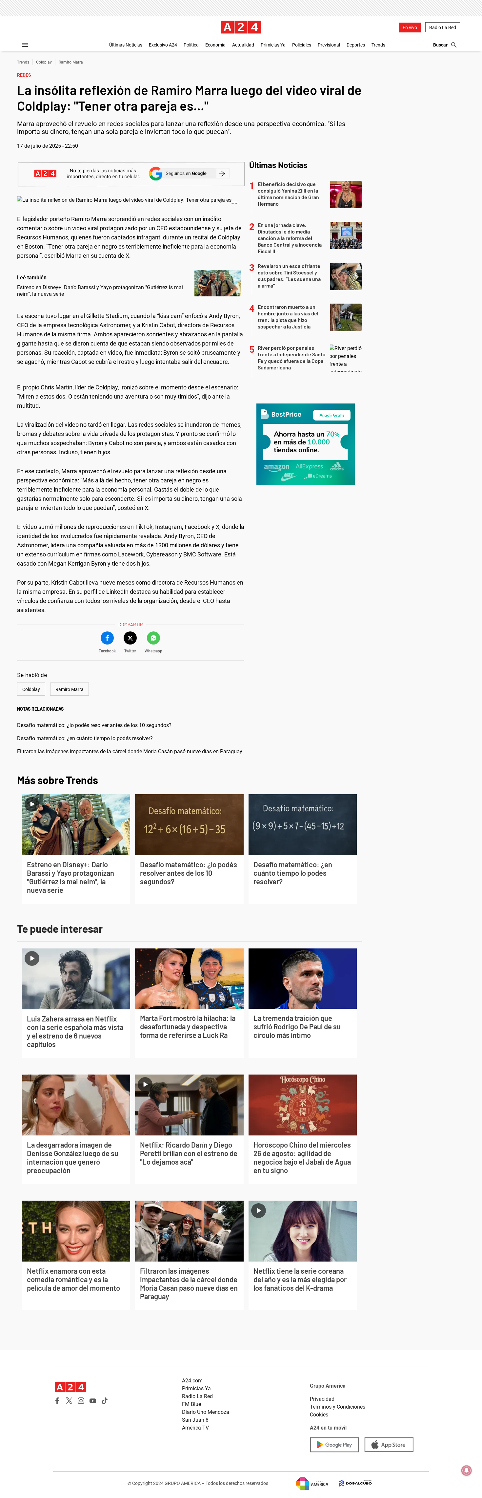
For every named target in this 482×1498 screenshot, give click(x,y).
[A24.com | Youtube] (93, 1400)
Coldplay (44, 62)
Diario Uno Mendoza (205, 1412)
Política (191, 44)
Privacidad (322, 1399)
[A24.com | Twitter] (69, 1400)
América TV (195, 1428)
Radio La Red (442, 27)
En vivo (410, 27)
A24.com (192, 1380)
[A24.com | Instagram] (81, 1400)
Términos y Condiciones (337, 1407)
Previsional (329, 44)
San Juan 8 (195, 1420)
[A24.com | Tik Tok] (104, 1400)
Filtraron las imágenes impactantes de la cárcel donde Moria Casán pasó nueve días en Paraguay (129, 751)
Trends (378, 44)
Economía (215, 44)
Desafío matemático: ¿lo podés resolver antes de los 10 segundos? (94, 725)
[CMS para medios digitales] (350, 1483)
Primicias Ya (273, 44)
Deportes (356, 44)
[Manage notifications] (466, 1470)
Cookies (319, 1415)
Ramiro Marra (71, 62)
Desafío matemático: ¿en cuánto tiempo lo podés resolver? (85, 738)
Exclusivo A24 (163, 44)
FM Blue (191, 1404)
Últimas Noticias (125, 44)
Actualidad (243, 44)
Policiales (301, 44)
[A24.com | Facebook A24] (57, 1400)
